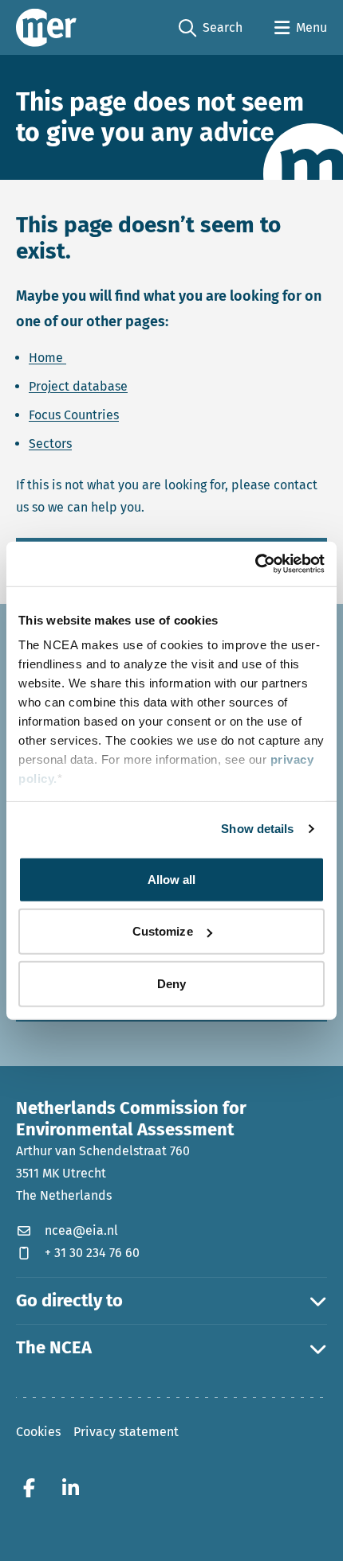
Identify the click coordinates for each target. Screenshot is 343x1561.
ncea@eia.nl (81, 1230)
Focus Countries (74, 414)
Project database (78, 386)
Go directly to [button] (69, 1300)
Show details (257, 828)
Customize (162, 931)
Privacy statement (126, 1431)
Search (210, 28)
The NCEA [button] (54, 1347)
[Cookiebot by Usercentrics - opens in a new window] (255, 564)
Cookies (38, 1431)
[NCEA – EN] (46, 27)
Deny (171, 983)
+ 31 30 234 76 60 (92, 1252)
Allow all (172, 879)
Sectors (50, 443)
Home (47, 357)
